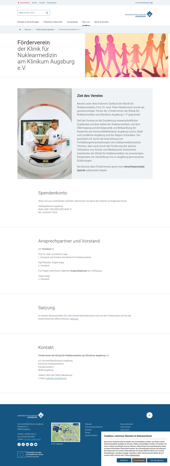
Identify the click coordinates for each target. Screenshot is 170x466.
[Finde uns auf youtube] (35, 444)
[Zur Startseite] (139, 12)
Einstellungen (139, 460)
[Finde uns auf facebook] (19, 444)
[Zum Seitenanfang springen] (150, 415)
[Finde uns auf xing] (31, 444)
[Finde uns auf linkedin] (27, 444)
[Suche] (47, 12)
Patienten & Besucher (53, 22)
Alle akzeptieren (157, 460)
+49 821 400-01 (30, 434)
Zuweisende (72, 22)
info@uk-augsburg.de (32, 439)
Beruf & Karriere (101, 22)
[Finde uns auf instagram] (23, 444)
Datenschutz (135, 455)
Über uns (86, 22)
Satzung (74, 318)
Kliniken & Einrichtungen (28, 22)
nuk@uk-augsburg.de (56, 378)
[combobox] (31, 12)
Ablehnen (124, 460)
